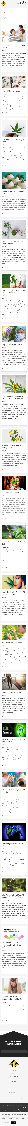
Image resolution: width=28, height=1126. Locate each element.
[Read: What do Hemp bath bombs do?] (14, 180)
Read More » (5, 69)
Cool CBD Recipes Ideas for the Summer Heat (12, 242)
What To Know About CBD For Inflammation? (13, 740)
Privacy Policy (14, 1089)
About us (14, 1073)
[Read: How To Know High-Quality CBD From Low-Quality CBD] (14, 384)
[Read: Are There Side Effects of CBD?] (14, 483)
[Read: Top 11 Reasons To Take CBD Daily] (14, 532)
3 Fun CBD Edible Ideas (11, 91)
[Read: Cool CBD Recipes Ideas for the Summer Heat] (14, 229)
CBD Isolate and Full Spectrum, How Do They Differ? (11, 944)
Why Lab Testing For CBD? (12, 344)
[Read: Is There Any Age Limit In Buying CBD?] (14, 435)
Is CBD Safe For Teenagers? (12, 643)
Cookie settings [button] (6, 1122)
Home (14, 1071)
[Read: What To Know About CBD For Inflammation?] (14, 730)
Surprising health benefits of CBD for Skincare (13, 593)
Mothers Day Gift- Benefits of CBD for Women (13, 291)
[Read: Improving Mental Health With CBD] (14, 831)
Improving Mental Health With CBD (14, 844)
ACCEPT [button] (13, 1122)
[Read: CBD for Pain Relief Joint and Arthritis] (14, 779)
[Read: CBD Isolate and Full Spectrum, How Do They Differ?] (14, 934)
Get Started (14, 1076)
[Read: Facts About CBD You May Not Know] (14, 128)
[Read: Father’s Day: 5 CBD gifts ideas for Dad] (14, 33)
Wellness (4, 50)
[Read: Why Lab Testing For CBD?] (14, 333)
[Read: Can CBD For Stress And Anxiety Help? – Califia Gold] (14, 986)
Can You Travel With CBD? (12, 692)
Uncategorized (5, 547)
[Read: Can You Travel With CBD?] (14, 681)
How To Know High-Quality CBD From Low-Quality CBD (13, 397)
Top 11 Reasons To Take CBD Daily (13, 543)
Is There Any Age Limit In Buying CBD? (11, 446)
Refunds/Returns (14, 1092)
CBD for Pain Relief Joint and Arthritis (13, 790)
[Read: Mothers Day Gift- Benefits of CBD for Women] (14, 281)
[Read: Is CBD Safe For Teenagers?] (14, 632)
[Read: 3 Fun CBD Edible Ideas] (14, 82)
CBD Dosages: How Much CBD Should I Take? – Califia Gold (14, 896)
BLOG (14, 1081)
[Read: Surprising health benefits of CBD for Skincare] (14, 582)
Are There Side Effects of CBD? (14, 492)
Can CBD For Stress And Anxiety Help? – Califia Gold (13, 998)
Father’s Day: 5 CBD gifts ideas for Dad (14, 46)
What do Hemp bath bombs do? (13, 192)
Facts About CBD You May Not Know (14, 140)
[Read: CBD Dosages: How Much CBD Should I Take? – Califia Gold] (14, 885)
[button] (18, 3)
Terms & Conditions (14, 1087)
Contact (14, 1079)
